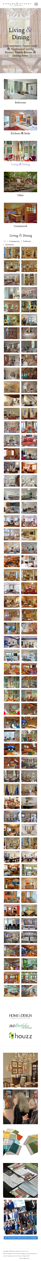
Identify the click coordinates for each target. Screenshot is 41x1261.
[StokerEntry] (29, 991)
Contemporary (14, 241)
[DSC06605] (12, 494)
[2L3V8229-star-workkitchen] (29, 615)
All (5, 241)
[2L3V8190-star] (12, 615)
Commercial (20, 226)
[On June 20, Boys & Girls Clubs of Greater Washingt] (20, 1217)
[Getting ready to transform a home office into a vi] (20, 1143)
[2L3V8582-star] (29, 628)
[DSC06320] (29, 481)
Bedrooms (20, 102)
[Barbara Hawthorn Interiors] (17, 4)
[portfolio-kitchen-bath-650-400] (20, 120)
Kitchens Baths (20, 133)
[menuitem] (35, 4)
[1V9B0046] (29, 266)
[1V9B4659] (29, 977)
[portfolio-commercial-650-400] (20, 213)
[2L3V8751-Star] (12, 628)
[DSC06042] (29, 830)
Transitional (9, 244)
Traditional (27, 241)
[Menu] (35, 4)
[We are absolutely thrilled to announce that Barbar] (20, 1106)
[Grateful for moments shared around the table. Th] (20, 1070)
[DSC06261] (12, 481)
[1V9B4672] (12, 991)
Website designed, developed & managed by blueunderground (20, 1253)
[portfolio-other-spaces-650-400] (20, 182)
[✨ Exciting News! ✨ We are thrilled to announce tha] (20, 1180)
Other (20, 195)
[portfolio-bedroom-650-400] (20, 89)
